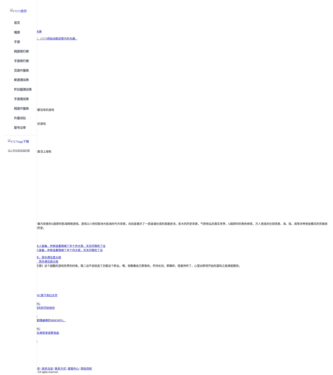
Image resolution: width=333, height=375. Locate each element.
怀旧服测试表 (23, 89)
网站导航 (86, 368)
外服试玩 (20, 118)
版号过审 (20, 127)
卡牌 (39, 31)
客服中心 (73, 368)
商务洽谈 (47, 368)
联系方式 (60, 368)
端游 (17, 32)
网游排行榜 (21, 51)
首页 (17, 22)
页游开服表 (21, 70)
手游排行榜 (21, 61)
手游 (17, 42)
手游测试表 (21, 99)
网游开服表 (21, 108)
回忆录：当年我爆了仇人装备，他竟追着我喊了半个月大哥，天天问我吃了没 (55, 250)
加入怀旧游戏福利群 (19, 150)
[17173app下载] (18, 141)
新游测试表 (21, 80)
